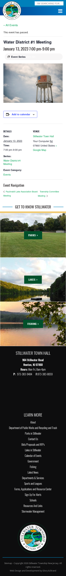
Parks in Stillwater (33, 433)
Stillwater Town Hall (43, 136)
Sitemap (8, 563)
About (33, 422)
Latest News (33, 472)
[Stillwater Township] (33, 537)
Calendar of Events (33, 456)
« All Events (10, 25)
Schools (33, 500)
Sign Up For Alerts (33, 495)
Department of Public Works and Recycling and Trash (33, 428)
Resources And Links (33, 506)
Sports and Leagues (33, 483)
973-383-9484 (25, 374)
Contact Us (33, 439)
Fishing (33, 467)
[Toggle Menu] (60, 11)
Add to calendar (21, 114)
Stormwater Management (33, 511)
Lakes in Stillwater (33, 450)
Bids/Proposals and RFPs (33, 444)
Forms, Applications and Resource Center (33, 489)
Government (33, 461)
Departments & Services (33, 478)
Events (7, 174)
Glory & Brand (49, 570)
